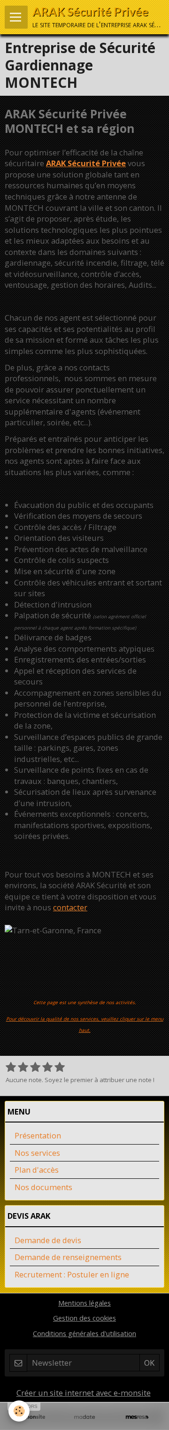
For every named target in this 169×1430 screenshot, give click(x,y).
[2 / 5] (23, 1067)
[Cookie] (19, 1411)
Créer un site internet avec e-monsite (83, 1392)
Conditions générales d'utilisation (84, 1333)
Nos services (37, 1152)
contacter (70, 907)
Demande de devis (48, 1240)
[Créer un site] (31, 1417)
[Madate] (84, 1417)
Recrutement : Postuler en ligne (72, 1274)
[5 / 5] (59, 1067)
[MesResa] (137, 1417)
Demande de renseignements (68, 1257)
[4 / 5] (47, 1067)
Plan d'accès (37, 1169)
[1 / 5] (11, 1067)
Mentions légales (84, 1302)
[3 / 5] (35, 1067)
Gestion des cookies (84, 1317)
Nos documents (43, 1187)
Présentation (38, 1135)
